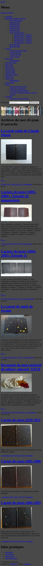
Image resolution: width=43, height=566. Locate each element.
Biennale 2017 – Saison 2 (23, 36)
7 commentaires (28, 357)
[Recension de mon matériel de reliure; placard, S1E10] (16, 391)
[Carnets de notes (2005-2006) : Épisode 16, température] (16, 220)
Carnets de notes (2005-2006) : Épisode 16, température (18, 196)
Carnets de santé (15, 54)
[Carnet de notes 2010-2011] (16, 446)
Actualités (8, 16)
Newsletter (9, 552)
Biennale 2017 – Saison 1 (23, 34)
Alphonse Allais (10, 63)
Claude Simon (10, 73)
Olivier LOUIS (16, 184)
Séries (7, 85)
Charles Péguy (10, 71)
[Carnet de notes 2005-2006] (16, 487)
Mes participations (16, 20)
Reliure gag (9, 77)
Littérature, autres (11, 75)
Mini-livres (9, 59)
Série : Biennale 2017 (17, 32)
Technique (9, 97)
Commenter (29, 456)
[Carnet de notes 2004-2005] (16, 528)
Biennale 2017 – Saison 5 (23, 42)
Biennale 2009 (15, 46)
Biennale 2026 (15, 22)
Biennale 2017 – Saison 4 (23, 40)
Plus (3, 181)
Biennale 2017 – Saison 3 (23, 38)
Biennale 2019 (15, 30)
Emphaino (27, 564)
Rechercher (5, 102)
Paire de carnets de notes (18, 50)
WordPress (14, 564)
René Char (9, 65)
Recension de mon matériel (19, 91)
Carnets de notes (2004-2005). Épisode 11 (18, 253)
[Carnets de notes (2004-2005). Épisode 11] (16, 275)
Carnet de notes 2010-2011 (21, 420)
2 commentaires (28, 299)
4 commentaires (26, 244)
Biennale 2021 (15, 28)
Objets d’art (9, 79)
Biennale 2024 (15, 24)
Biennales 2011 (15, 44)
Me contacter (9, 556)
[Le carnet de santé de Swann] (16, 336)
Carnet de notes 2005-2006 (21, 461)
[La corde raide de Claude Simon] (16, 163)
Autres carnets (15, 57)
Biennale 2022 (15, 26)
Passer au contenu (7, 13)
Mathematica (9, 83)
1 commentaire (27, 184)
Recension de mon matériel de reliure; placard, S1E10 (21, 367)
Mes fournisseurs (11, 558)
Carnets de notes (15, 52)
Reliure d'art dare (14, 108)
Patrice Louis (9, 69)
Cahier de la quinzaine (17, 89)
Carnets (8, 48)
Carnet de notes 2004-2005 (21, 503)
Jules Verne (9, 67)
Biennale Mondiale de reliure (15, 18)
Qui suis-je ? (9, 554)
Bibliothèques (14, 61)
